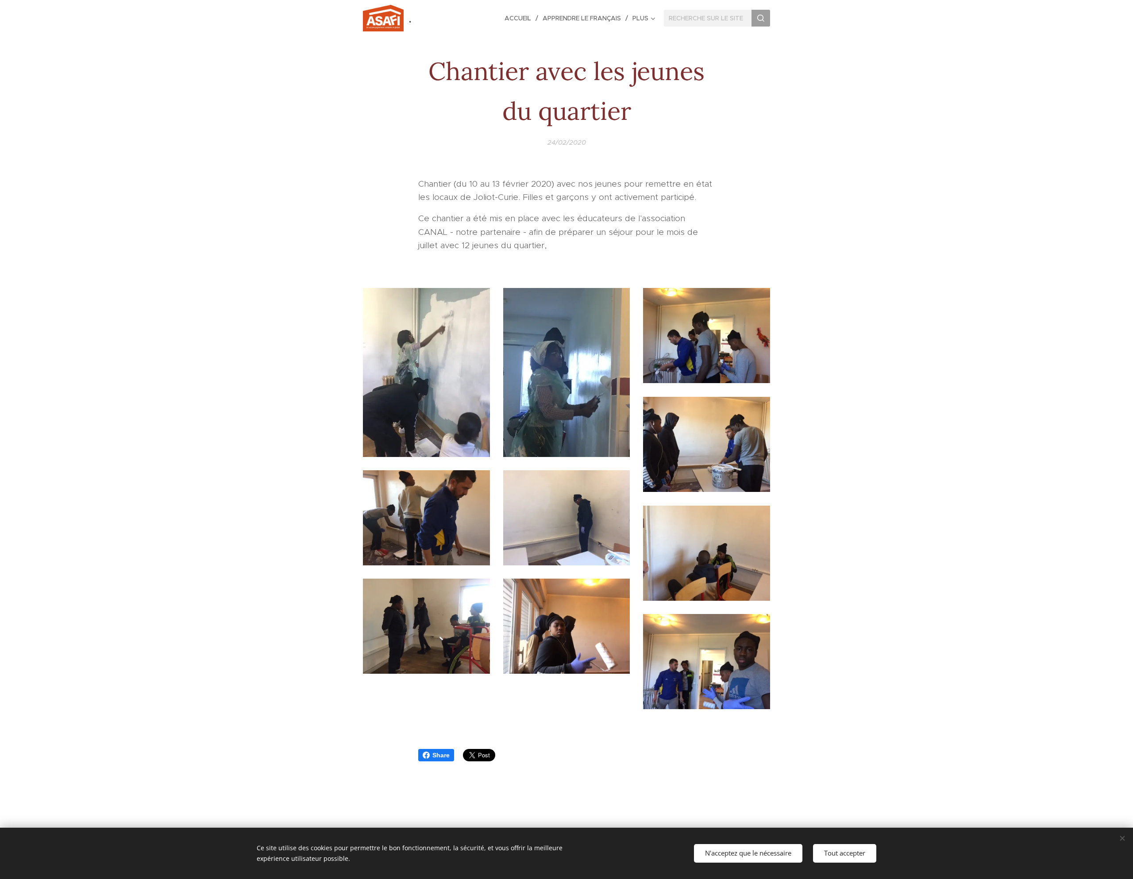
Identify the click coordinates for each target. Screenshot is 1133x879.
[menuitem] (520, 18)
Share (441, 755)
